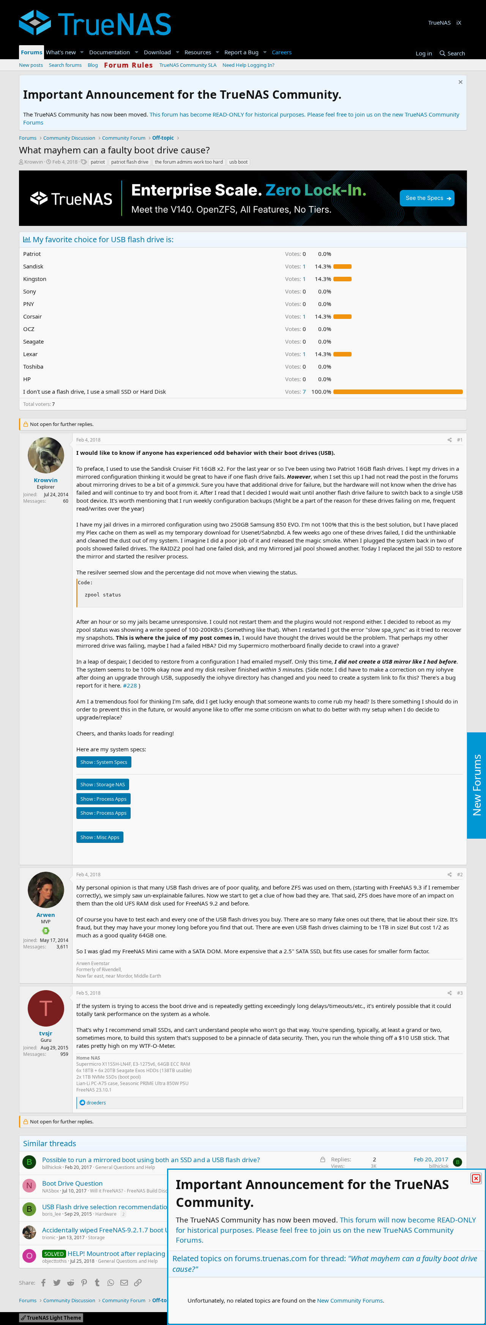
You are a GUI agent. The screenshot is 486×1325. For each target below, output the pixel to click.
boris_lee (51, 1214)
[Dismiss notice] (459, 83)
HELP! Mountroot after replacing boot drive (132, 1253)
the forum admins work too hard (189, 162)
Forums (31, 52)
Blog (93, 65)
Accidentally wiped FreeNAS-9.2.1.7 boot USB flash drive (126, 1230)
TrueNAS (439, 22)
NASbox (50, 1191)
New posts (31, 65)
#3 (460, 993)
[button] (82, 52)
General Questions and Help (125, 1167)
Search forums (65, 65)
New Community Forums (350, 1300)
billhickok (52, 1167)
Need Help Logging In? (248, 65)
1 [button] (295, 266)
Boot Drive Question (72, 1183)
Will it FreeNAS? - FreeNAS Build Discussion (135, 1191)
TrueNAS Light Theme (53, 1317)
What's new (61, 52)
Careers (282, 52)
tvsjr (45, 1033)
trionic (48, 1237)
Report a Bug (241, 52)
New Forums (476, 786)
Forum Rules (128, 64)
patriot (98, 162)
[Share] (449, 440)
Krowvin (33, 161)
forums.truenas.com (271, 1258)
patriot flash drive (129, 162)
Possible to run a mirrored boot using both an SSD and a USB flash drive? (151, 1159)
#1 (460, 440)
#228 (130, 685)
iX (458, 22)
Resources (198, 52)
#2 (460, 874)
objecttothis (54, 1261)
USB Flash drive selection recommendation (106, 1206)
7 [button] (295, 391)
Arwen (45, 914)
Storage (96, 1237)
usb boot (238, 162)
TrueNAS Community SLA (187, 65)
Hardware (106, 1214)
